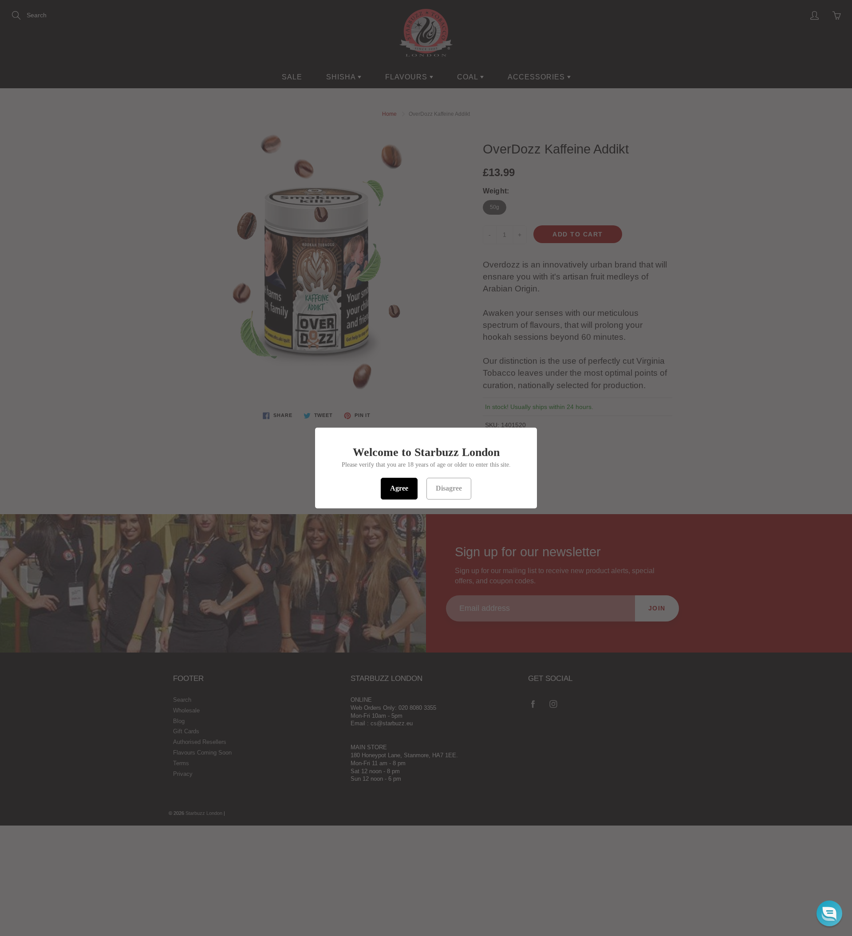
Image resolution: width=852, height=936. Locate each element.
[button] (829, 913)
